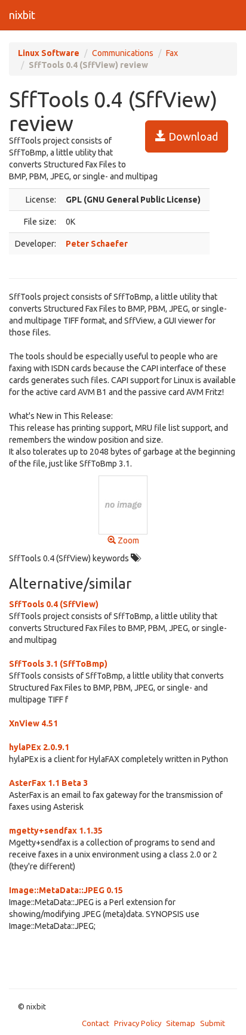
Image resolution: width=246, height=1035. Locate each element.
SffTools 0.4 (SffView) (54, 604)
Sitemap (180, 1023)
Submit (212, 1023)
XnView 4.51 (33, 723)
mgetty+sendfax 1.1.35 (56, 830)
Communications (122, 53)
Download (192, 136)
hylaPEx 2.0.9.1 (39, 747)
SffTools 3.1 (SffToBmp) (58, 664)
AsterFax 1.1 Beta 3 (48, 783)
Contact (95, 1023)
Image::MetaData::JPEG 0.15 (66, 890)
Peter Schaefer (97, 243)
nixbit (22, 15)
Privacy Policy (137, 1023)
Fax (172, 53)
